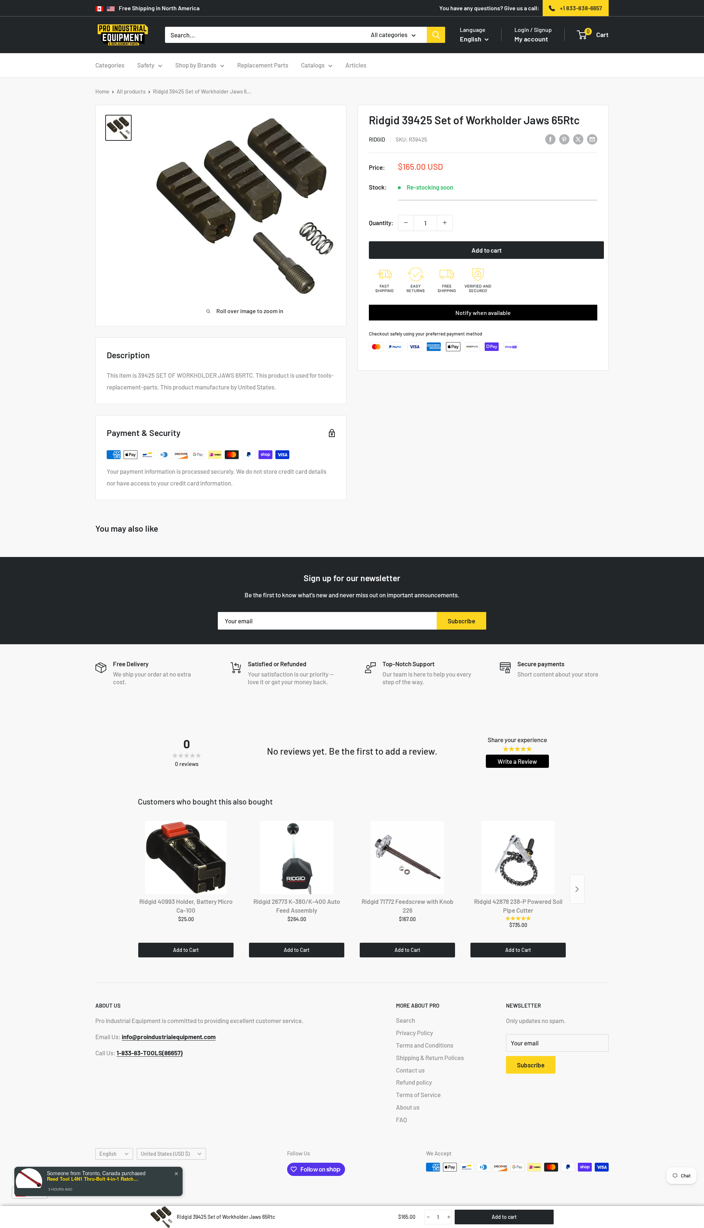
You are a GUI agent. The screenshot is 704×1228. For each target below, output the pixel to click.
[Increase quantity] (444, 222)
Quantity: (381, 222)
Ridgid (377, 139)
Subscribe (461, 620)
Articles (355, 65)
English (108, 1154)
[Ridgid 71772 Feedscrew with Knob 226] (407, 857)
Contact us (410, 1070)
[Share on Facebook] (550, 138)
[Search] (436, 35)
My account (531, 39)
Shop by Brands (195, 65)
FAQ (401, 1119)
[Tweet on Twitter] (578, 138)
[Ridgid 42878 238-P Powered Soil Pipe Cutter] (518, 857)
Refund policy (414, 1082)
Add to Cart (186, 950)
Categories (109, 65)
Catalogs (312, 65)
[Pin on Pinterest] (564, 138)
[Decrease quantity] (406, 222)
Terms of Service (418, 1094)
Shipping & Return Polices (430, 1057)
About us (407, 1107)
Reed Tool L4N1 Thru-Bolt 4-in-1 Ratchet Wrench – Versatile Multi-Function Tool (93, 1179)
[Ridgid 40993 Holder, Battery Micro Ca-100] (186, 857)
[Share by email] (592, 138)
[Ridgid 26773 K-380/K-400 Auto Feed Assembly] (296, 857)
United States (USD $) (165, 1154)
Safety (145, 65)
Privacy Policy (414, 1032)
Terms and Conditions (424, 1045)
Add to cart (487, 249)
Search (405, 1020)
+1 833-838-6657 (581, 7)
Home (102, 91)
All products (131, 91)
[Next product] (577, 889)
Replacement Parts (262, 65)
